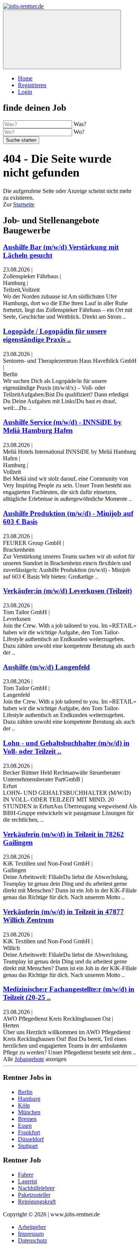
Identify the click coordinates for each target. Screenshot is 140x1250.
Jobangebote (29, 1059)
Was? (80, 124)
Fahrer (25, 1174)
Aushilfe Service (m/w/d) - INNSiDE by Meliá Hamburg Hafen (62, 426)
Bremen (27, 1119)
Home (25, 78)
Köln (24, 1105)
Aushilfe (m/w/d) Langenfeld (46, 667)
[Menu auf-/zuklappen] (62, 39)
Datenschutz (32, 1240)
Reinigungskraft (37, 1201)
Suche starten (21, 140)
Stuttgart (28, 1146)
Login (25, 92)
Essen (25, 1125)
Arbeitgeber (32, 1227)
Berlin (25, 1092)
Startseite (23, 204)
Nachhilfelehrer (36, 1188)
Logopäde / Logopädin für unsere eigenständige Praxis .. (54, 335)
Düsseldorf (31, 1139)
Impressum (31, 1234)
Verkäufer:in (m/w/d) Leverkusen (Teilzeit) (67, 591)
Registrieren (32, 85)
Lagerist (27, 1181)
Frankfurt (29, 1132)
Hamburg (29, 1099)
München (29, 1112)
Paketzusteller (34, 1195)
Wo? (79, 132)
